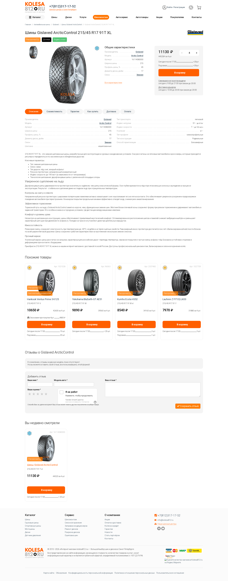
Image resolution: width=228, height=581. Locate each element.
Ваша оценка (34, 390)
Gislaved (139, 52)
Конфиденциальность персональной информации (90, 573)
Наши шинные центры (167, 524)
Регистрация (179, 7)
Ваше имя (33, 380)
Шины (54, 17)
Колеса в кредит (112, 526)
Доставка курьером (167, 87)
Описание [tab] (33, 111)
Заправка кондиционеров (76, 526)
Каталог (37, 17)
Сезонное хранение (73, 523)
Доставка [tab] (111, 111)
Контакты (197, 17)
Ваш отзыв (111, 380)
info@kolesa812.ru (165, 520)
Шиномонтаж (101, 17)
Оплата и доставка (113, 523)
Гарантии (109, 529)
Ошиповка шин (71, 535)
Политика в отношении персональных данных (135, 573)
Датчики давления (33, 535)
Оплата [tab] (127, 111)
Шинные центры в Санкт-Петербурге (62, 10)
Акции (159, 17)
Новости (108, 532)
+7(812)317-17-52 (62, 6)
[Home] (35, 7)
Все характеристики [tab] (113, 83)
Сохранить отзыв (189, 406)
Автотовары (142, 17)
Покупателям (177, 17)
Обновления (61, 573)
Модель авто (61, 380)
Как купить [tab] (92, 111)
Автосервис (122, 17)
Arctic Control (137, 56)
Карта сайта (49, 573)
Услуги (83, 17)
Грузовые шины (32, 523)
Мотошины (30, 529)
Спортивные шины (33, 526)
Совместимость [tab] (54, 111)
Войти (169, 7)
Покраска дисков (72, 532)
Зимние (140, 75)
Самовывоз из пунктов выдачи (172, 81)
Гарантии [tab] (74, 111)
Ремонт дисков (71, 529)
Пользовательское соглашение (170, 573)
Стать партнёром (112, 535)
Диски (68, 17)
